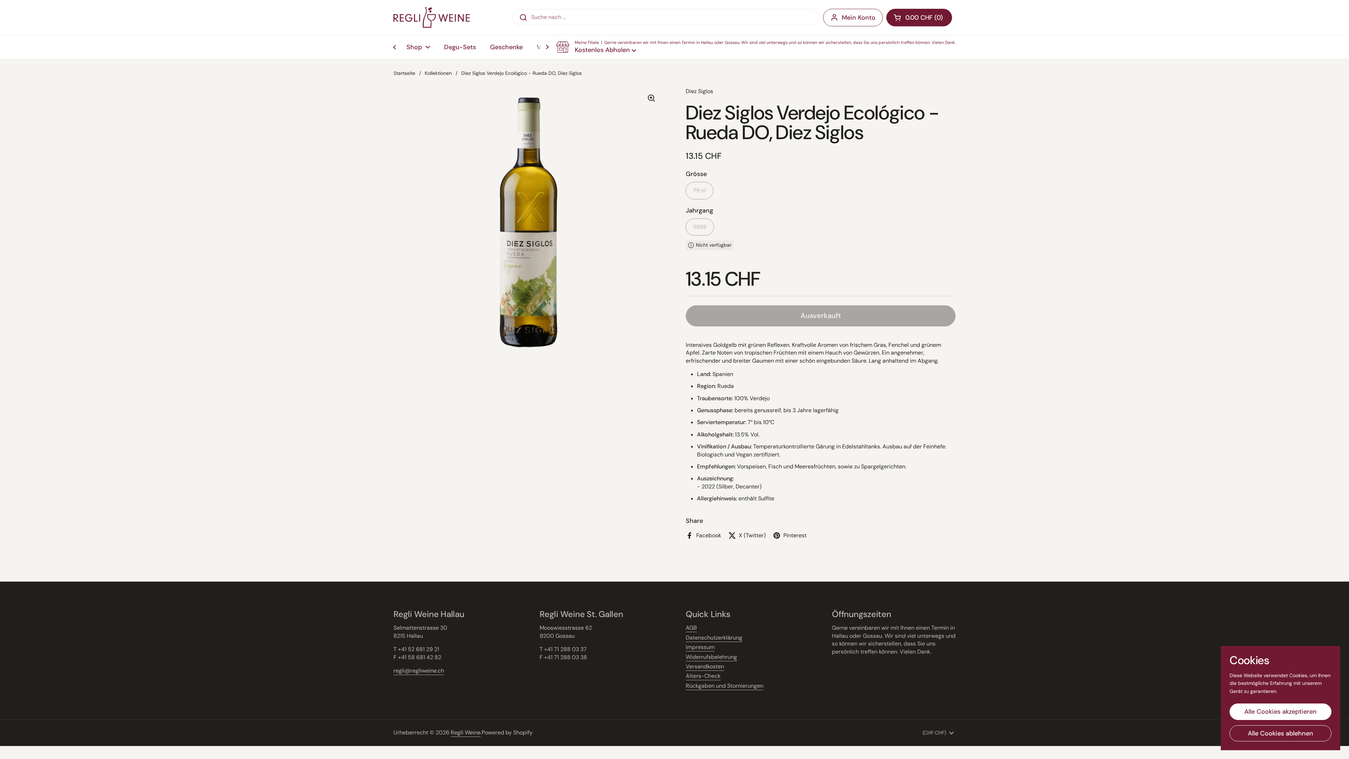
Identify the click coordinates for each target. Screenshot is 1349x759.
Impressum (700, 647)
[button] (756, 47)
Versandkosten (705, 666)
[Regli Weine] (431, 17)
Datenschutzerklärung (714, 637)
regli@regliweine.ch (418, 670)
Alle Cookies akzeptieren (1280, 711)
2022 (699, 227)
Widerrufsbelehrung (711, 657)
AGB (691, 627)
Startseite (404, 73)
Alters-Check (703, 676)
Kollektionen (438, 73)
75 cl (699, 190)
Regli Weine (466, 732)
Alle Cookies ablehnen (1280, 733)
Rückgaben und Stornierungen (724, 685)
